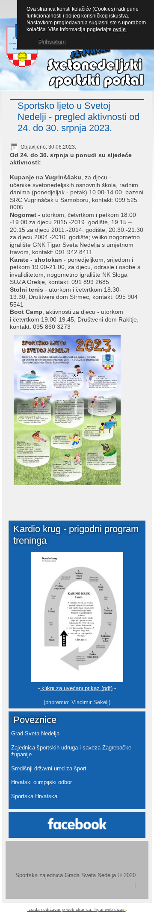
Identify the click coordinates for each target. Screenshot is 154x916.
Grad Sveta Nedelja (35, 733)
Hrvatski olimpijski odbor (41, 782)
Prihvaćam (51, 41)
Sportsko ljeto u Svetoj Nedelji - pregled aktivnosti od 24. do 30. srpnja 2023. (78, 117)
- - (77, 688)
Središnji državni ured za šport (48, 768)
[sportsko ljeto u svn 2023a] (66, 411)
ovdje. (120, 29)
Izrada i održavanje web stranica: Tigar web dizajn (76, 909)
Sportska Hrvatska (34, 796)
